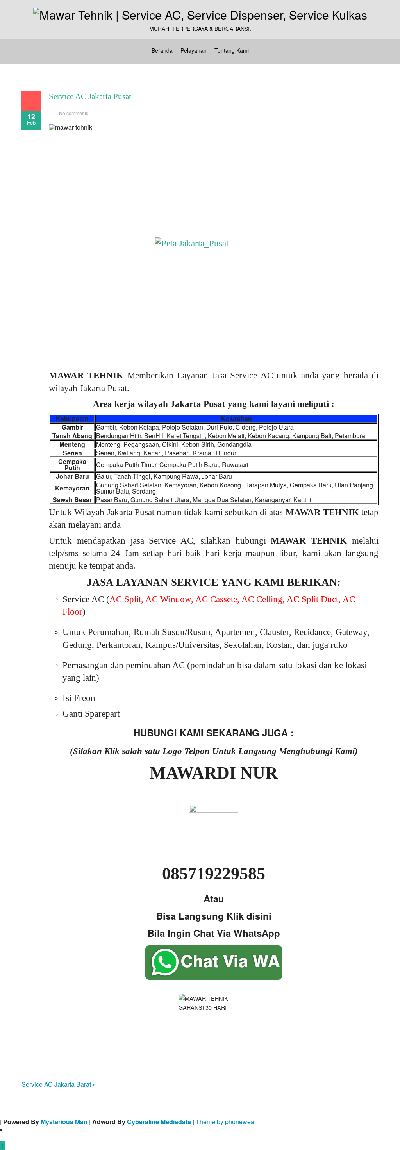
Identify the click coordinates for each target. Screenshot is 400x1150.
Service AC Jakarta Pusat (90, 96)
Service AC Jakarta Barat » (58, 1084)
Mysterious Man (64, 1121)
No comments (73, 113)
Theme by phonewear (226, 1121)
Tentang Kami (231, 50)
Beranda (162, 50)
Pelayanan (193, 50)
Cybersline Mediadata (159, 1121)
